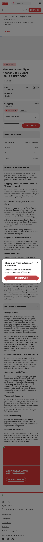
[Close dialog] (37, 262)
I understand (21, 278)
